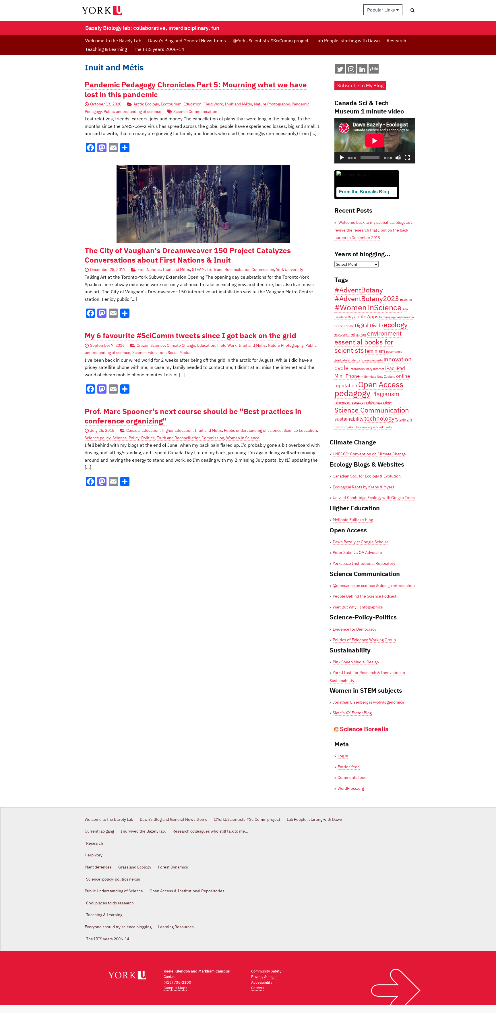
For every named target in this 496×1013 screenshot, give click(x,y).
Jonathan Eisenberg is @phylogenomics (368, 702)
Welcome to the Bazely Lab (113, 40)
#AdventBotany (358, 289)
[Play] (342, 158)
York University (289, 269)
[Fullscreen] (407, 158)
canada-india (405, 317)
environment (384, 333)
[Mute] (398, 158)
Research (396, 40)
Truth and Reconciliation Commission (240, 269)
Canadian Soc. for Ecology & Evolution (367, 476)
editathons (358, 334)
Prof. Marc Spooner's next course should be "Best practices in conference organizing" (193, 416)
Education (192, 104)
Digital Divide (369, 325)
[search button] (412, 10)
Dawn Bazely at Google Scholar (360, 541)
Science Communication (195, 111)
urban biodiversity (359, 427)
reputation (357, 402)
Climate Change (181, 345)
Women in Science (242, 437)
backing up (387, 317)
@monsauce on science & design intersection (374, 585)
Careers (257, 987)
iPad (390, 368)
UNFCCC (340, 427)
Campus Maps (175, 987)
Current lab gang (99, 831)
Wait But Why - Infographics (358, 607)
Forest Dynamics (173, 867)
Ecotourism (171, 104)
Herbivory (93, 855)
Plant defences (98, 867)
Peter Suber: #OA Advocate (357, 552)
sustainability (348, 419)
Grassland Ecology (134, 867)
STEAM (198, 269)
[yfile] (374, 71)
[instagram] (351, 70)
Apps (372, 316)
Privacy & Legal (264, 976)
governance (394, 352)
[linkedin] (362, 70)
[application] (374, 140)
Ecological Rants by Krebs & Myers (363, 487)
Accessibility (261, 982)
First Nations (149, 269)
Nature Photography (272, 104)
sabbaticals (374, 402)
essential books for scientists (363, 346)
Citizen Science (151, 345)
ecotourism (342, 334)
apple (360, 316)
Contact (170, 976)
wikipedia (385, 427)
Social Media (179, 352)
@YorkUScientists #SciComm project (271, 40)
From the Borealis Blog (364, 191)
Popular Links (381, 10)
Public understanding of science (132, 111)
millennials (368, 377)
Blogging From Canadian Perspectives (364, 200)
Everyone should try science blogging (118, 926)
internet (378, 369)
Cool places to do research (110, 903)
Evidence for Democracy (354, 629)
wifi (375, 427)
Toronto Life (403, 419)
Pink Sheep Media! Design (356, 662)
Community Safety (266, 971)
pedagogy (352, 393)
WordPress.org (351, 788)
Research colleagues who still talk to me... (210, 831)
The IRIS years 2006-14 (159, 49)
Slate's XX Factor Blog (352, 712)
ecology (396, 324)
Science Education (149, 352)
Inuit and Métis (238, 104)
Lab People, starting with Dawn (347, 40)
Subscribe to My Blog (360, 85)
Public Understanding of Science (114, 890)
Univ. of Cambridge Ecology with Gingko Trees (374, 497)
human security (372, 360)
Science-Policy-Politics (134, 437)
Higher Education (177, 430)
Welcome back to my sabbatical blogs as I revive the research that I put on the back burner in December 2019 (373, 230)
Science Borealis (364, 729)
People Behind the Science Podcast (364, 596)
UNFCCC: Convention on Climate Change (369, 454)
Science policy (98, 437)
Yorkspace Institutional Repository (364, 563)
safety (387, 402)
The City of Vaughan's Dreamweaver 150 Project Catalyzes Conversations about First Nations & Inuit (188, 255)
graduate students (347, 360)
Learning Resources (176, 926)
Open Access (380, 384)
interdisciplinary (361, 369)
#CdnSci (406, 300)
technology (379, 418)
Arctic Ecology (146, 104)
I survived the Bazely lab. (143, 831)
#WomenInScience (368, 307)
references (342, 402)
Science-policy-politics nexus (113, 879)
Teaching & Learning (106, 49)
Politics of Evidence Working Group (364, 639)
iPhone (352, 376)
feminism (375, 351)
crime (350, 326)
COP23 (339, 326)
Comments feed (352, 777)
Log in (343, 755)
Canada (133, 430)
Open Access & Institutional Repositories (187, 890)
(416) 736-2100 (177, 982)
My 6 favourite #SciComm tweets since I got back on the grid (190, 335)
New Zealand (386, 377)
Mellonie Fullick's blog (353, 519)
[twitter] (340, 70)
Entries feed (349, 766)
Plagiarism (385, 394)
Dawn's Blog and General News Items (187, 40)
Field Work (213, 104)
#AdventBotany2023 (366, 298)
